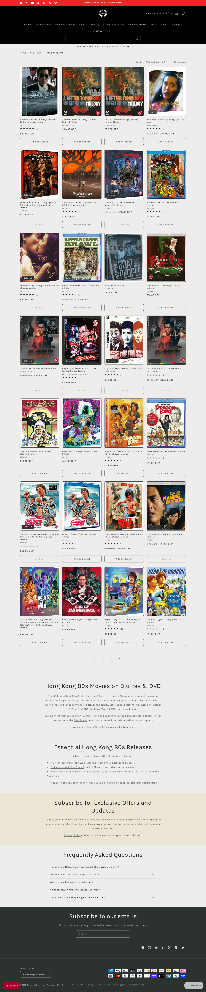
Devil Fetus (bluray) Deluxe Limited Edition (80, 452)
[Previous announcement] (71, 3)
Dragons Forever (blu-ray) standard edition (79, 535)
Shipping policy (119, 985)
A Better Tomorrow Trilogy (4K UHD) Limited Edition (79, 120)
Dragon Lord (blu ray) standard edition (166, 451)
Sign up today (72, 835)
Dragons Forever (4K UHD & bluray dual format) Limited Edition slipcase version (39, 536)
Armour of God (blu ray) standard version (163, 203)
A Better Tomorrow (61, 762)
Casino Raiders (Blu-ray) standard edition (164, 286)
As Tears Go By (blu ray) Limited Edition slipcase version (39, 286)
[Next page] (119, 658)
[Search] (137, 39)
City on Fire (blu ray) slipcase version (123, 368)
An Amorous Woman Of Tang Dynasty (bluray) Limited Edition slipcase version (38, 205)
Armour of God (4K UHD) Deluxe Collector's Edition (120, 203)
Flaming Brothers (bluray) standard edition (164, 535)
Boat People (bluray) (115, 285)
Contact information (137, 985)
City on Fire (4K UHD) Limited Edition (38, 368)
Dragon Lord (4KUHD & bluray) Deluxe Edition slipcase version (123, 452)
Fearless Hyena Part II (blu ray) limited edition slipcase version (124, 535)
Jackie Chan (74, 715)
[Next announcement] (135, 3)
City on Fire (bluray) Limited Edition (164, 368)
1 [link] (86, 658)
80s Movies (80, 720)
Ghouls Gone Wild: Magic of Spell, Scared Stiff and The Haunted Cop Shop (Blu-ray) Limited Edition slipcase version (39, 624)
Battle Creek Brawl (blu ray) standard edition (80, 286)
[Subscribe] (126, 934)
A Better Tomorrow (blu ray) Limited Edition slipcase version (37, 120)
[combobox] (103, 39)
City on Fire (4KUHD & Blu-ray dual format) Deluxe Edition (79, 369)
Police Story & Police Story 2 (67, 767)
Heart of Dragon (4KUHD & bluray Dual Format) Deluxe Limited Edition (123, 621)
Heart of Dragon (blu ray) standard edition (164, 621)
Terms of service (103, 985)
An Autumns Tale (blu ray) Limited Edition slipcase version (79, 203)
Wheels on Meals (60, 771)
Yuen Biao (111, 715)
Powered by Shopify (55, 985)
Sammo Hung (91, 715)
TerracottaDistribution (36, 985)
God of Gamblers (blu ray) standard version (79, 621)
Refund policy (72, 985)
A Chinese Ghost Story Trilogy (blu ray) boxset (165, 120)
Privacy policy (87, 985)
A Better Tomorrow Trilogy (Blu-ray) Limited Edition (122, 120)
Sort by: (139, 62)
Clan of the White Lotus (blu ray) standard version (36, 452)
